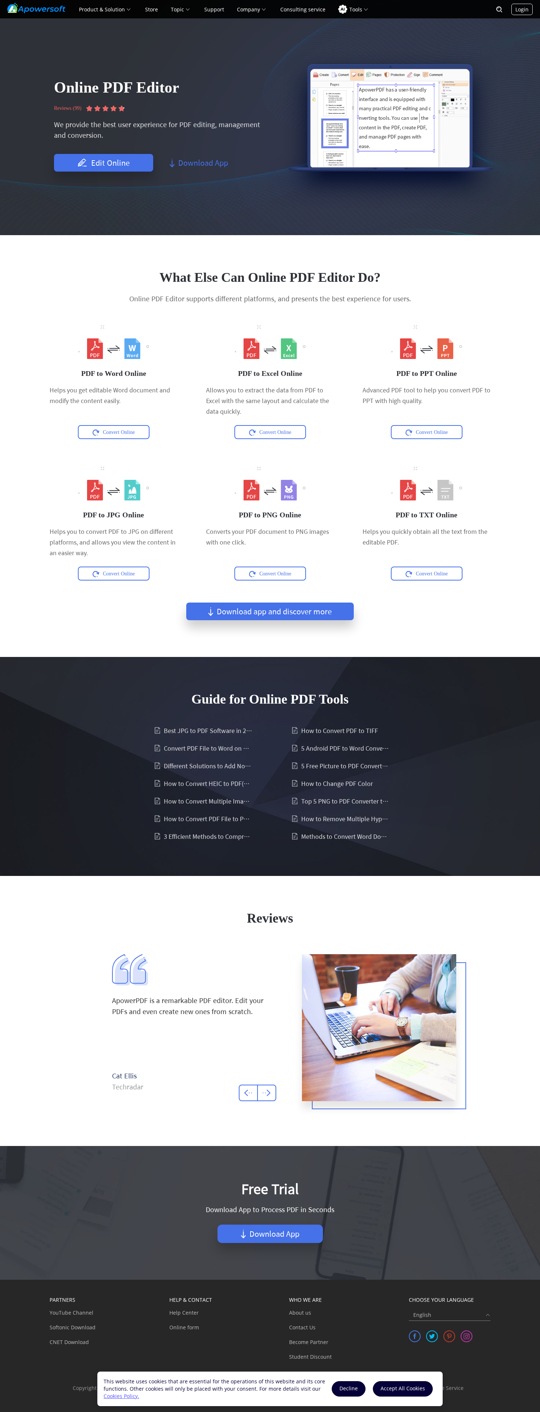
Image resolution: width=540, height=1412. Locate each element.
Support (214, 9)
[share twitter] (432, 1336)
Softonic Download (73, 1327)
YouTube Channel (71, 1312)
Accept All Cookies (403, 1388)
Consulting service (302, 9)
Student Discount (310, 1356)
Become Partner (308, 1342)
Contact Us (302, 1327)
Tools (355, 9)
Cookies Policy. (121, 1396)
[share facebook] (415, 1336)
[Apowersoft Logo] (36, 8)
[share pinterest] (449, 1336)
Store (151, 9)
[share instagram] (466, 1336)
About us (300, 1312)
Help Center (184, 1312)
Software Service (443, 1388)
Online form (184, 1327)
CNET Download (69, 1342)
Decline (348, 1388)
